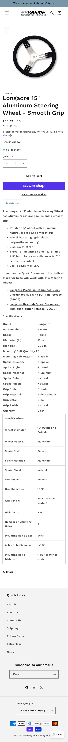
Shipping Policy (10, 126)
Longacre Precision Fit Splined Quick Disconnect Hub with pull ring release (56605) (36, 294)
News (10, 652)
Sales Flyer (14, 643)
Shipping (12, 628)
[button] (7, 13)
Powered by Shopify (43, 735)
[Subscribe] (54, 674)
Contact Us (14, 620)
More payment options (34, 194)
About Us (13, 612)
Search (11, 604)
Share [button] (10, 571)
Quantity (8, 156)
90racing (27, 735)
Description (12, 203)
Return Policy (16, 636)
